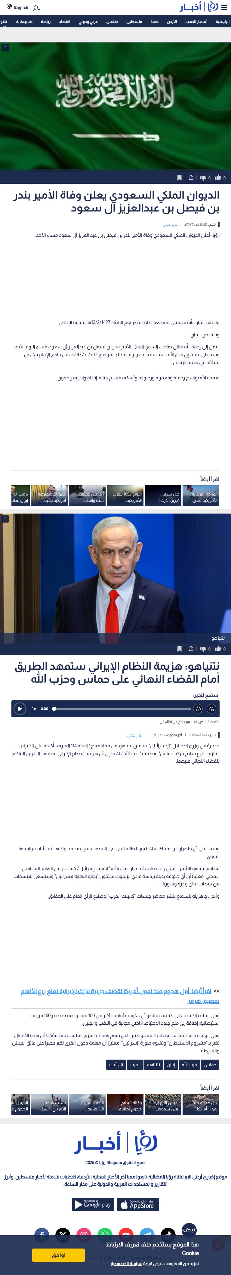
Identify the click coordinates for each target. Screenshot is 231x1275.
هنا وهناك (24, 21)
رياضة (46, 21)
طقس (112, 21)
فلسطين (134, 21)
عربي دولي (170, 224)
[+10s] (211, 709)
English (21, 7)
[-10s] (198, 709)
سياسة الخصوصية (126, 1263)
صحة (154, 21)
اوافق (59, 1255)
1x (34, 708)
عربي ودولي (88, 21)
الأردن (172, 21)
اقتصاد (64, 21)
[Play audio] (20, 709)
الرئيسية (222, 21)
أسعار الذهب (196, 21)
